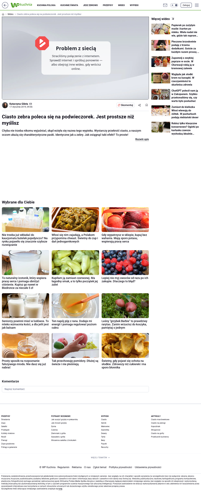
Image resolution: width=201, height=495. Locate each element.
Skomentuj (127, 105)
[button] (174, 5)
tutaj (60, 489)
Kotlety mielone (7, 433)
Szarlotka (105, 430)
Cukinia (54, 430)
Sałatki (4, 426)
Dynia (53, 426)
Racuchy (104, 447)
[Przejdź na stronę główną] (5, 7)
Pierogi (4, 440)
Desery (104, 433)
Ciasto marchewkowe (160, 419)
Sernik (103, 423)
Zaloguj (186, 5)
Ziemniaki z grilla (58, 433)
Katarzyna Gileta (18, 103)
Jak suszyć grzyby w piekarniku (64, 419)
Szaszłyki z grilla (58, 437)
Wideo (121, 5)
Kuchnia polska (46, 5)
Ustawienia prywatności (147, 467)
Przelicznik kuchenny (160, 437)
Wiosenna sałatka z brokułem (63, 440)
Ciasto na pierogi (158, 423)
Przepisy (108, 5)
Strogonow (155, 430)
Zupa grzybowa (7, 444)
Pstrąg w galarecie (9, 447)
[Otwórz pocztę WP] (165, 5)
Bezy (103, 440)
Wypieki (134, 5)
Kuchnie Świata (69, 5)
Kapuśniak (155, 426)
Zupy (3, 423)
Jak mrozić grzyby (59, 423)
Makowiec (105, 426)
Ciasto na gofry (157, 433)
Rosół (3, 437)
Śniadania (5, 419)
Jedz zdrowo (90, 5)
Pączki (104, 444)
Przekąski (5, 430)
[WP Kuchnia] (24, 5)
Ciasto (104, 419)
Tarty (103, 437)
